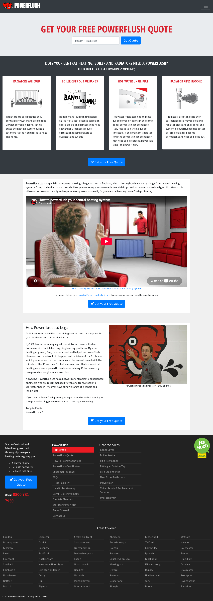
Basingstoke (188, 581)
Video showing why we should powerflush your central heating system (106, 288)
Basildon (186, 586)
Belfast (7, 581)
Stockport (186, 575)
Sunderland (116, 581)
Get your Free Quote (108, 162)
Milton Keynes (82, 581)
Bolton (114, 548)
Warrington (116, 564)
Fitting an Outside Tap (112, 466)
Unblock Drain (108, 497)
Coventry (44, 548)
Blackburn (186, 559)
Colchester (187, 548)
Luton (77, 559)
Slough (114, 586)
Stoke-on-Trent (83, 537)
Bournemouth (82, 586)
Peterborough (118, 542)
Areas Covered (61, 510)
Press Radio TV (61, 482)
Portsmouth (81, 564)
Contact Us (59, 515)
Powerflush (106, 482)
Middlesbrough (153, 564)
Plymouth (44, 586)
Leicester (44, 537)
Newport (186, 542)
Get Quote (131, 40)
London (7, 537)
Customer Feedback (64, 471)
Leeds (6, 553)
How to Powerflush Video (67, 460)
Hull (41, 581)
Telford (149, 542)
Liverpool (8, 559)
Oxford (113, 570)
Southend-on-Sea (120, 559)
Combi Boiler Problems (66, 493)
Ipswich (149, 553)
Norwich (79, 575)
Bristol (7, 586)
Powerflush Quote (63, 455)
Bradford (44, 553)
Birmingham (10, 542)
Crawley (185, 564)
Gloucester (187, 570)
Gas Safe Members (63, 499)
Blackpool (151, 559)
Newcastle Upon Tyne (51, 564)
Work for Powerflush (64, 504)
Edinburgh (9, 570)
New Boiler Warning (64, 488)
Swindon (114, 553)
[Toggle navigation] (205, 6)
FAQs (55, 477)
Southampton (82, 542)
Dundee (149, 570)
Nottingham (46, 559)
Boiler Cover (107, 449)
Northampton (82, 548)
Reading (79, 570)
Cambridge (151, 548)
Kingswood (151, 537)
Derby (42, 575)
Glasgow (8, 548)
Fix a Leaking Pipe (110, 471)
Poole (148, 586)
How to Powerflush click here (94, 295)
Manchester (10, 575)
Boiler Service (107, 455)
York (147, 581)
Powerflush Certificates (66, 466)
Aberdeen (115, 537)
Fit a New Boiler (109, 460)
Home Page (59, 449)
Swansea (114, 575)
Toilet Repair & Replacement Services (116, 490)
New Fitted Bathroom (112, 477)
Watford (185, 537)
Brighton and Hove (49, 570)
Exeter (184, 553)
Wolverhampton (83, 553)
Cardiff (42, 542)
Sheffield (8, 564)
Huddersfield (152, 575)
